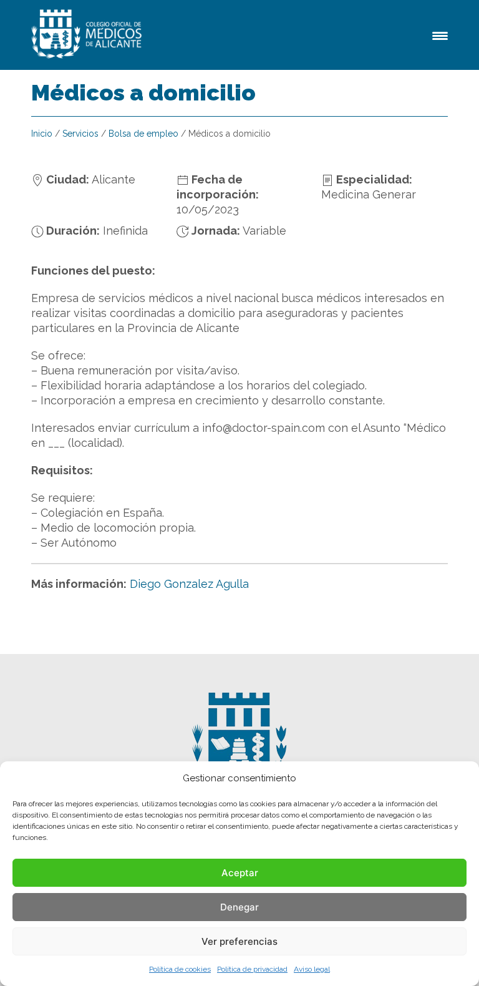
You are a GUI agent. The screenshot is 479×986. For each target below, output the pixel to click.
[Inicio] (88, 35)
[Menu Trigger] (440, 34)
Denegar (239, 907)
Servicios (80, 134)
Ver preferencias (239, 941)
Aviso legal (312, 969)
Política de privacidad (252, 969)
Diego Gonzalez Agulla (189, 583)
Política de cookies (180, 969)
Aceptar (239, 873)
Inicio (41, 134)
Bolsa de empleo (143, 134)
